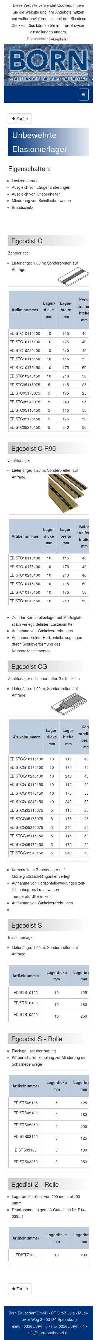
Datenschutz (37, 38)
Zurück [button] (21, 118)
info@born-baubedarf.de (48, 1332)
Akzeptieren (59, 39)
